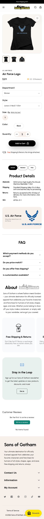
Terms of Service (13, 511)
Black (19, 126)
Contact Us (10, 472)
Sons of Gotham (17, 515)
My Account (10, 487)
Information (10, 480)
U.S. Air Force (7, 70)
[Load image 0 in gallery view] (6, 59)
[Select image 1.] (14, 59)
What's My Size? (16, 112)
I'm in (22, 391)
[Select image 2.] (22, 59)
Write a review (22, 422)
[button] (3, 7)
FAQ (32, 167)
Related (22, 167)
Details (13, 167)
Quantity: (7, 134)
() (36, 79)
